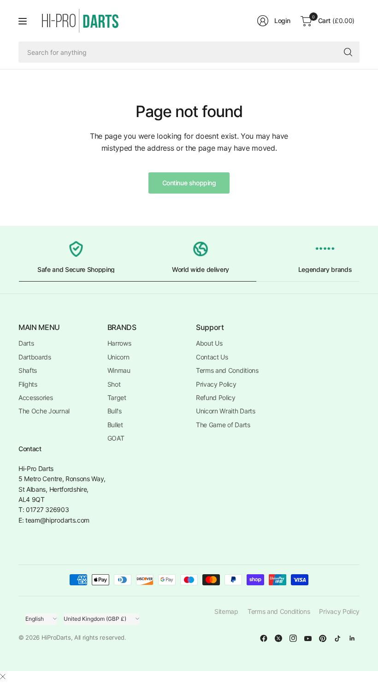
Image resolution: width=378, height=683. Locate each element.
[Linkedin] (352, 638)
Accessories (35, 397)
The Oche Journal (44, 411)
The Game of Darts (223, 425)
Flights (27, 384)
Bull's (114, 411)
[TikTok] (337, 638)
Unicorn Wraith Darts (225, 411)
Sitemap (226, 611)
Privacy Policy (216, 384)
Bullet (115, 425)
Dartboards (34, 357)
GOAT (115, 438)
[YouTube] (308, 638)
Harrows (119, 343)
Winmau (118, 370)
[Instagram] (293, 638)
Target (116, 397)
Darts (26, 343)
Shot (114, 384)
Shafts (27, 370)
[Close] (3, 676)
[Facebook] (263, 638)
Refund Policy (216, 397)
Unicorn (118, 357)
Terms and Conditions (227, 370)
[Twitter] (278, 638)
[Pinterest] (322, 638)
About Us (209, 343)
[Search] (348, 52)
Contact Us (212, 357)
